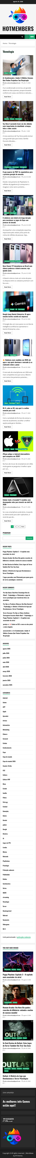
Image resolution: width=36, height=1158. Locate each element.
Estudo (5, 788)
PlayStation (8, 167)
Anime (5, 702)
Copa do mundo (7, 757)
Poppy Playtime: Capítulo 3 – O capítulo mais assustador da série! (18, 975)
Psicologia (6, 865)
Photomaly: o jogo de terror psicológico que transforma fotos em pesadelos (16, 597)
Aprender (5, 716)
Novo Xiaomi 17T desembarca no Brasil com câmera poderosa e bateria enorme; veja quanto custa (18, 253)
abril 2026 (6, 667)
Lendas (5, 847)
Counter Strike (7, 766)
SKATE (4, 893)
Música (5, 852)
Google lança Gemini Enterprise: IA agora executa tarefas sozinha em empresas (18, 301)
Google (12, 309)
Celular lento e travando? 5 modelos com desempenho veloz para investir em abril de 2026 (18, 487)
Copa (4, 752)
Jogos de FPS (7, 843)
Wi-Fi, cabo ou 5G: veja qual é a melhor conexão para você (18, 395)
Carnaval (5, 739)
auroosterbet (7, 631)
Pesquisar (7, 533)
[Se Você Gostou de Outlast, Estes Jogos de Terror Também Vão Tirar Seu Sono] (18, 1030)
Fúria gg (5, 802)
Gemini (7, 309)
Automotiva (6, 725)
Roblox (5, 879)
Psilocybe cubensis (8, 870)
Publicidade (6, 874)
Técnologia (12, 73)
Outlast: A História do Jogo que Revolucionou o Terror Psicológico (15, 1077)
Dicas (6, 73)
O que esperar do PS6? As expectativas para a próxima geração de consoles (18, 159)
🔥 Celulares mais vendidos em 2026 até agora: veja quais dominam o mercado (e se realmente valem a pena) (18, 347)
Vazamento (6, 920)
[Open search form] (22, 36)
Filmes (12, 119)
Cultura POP (6, 779)
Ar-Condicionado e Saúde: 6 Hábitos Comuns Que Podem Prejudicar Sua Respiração (18, 65)
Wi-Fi (18, 403)
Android (7, 261)
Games (5, 816)
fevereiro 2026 (7, 676)
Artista (5, 721)
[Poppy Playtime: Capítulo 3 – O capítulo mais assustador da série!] (18, 962)
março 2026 (6, 671)
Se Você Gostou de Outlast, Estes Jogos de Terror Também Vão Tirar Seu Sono (17, 1044)
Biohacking (6, 730)
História (5, 834)
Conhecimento (7, 748)
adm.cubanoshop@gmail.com (12, 83)
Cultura (5, 775)
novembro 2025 (7, 685)
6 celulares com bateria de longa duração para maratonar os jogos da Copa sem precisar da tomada (18, 205)
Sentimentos (6, 884)
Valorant (5, 915)
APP (4, 707)
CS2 (4, 770)
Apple (12, 449)
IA (16, 309)
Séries (5, 888)
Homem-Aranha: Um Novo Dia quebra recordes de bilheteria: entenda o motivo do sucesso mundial (18, 1010)
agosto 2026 (6, 649)
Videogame (23, 167)
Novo (32, 37)
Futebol (5, 807)
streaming (6, 897)
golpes (5, 825)
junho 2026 (6, 658)
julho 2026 (6, 653)
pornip (5, 624)
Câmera (5, 734)
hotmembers (18, 28)
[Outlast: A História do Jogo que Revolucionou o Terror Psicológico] (18, 1063)
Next (22, 526)
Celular (7, 213)
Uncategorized (7, 911)
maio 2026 (6, 662)
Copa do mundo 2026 (9, 761)
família (7, 119)
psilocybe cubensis (24, 937)
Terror (4, 906)
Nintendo (5, 856)
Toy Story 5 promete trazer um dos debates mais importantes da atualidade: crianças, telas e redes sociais (18, 111)
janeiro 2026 (6, 680)
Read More (8, 97)
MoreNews (29, 1153)
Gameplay (5, 811)
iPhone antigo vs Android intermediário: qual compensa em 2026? (18, 441)
